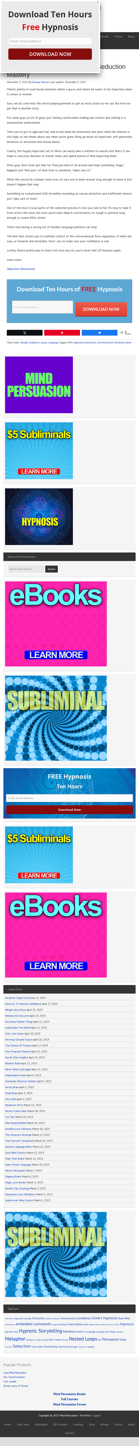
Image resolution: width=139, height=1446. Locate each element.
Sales (123, 1339)
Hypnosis (127, 1324)
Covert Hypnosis (104, 1318)
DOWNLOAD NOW (50, 54)
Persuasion (110, 1339)
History (105, 1324)
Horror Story (113, 1324)
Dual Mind (124, 1318)
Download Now (101, 309)
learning (100, 1331)
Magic (113, 1331)
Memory (120, 1332)
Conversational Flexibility (110, 342)
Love (107, 1331)
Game (128, 342)
